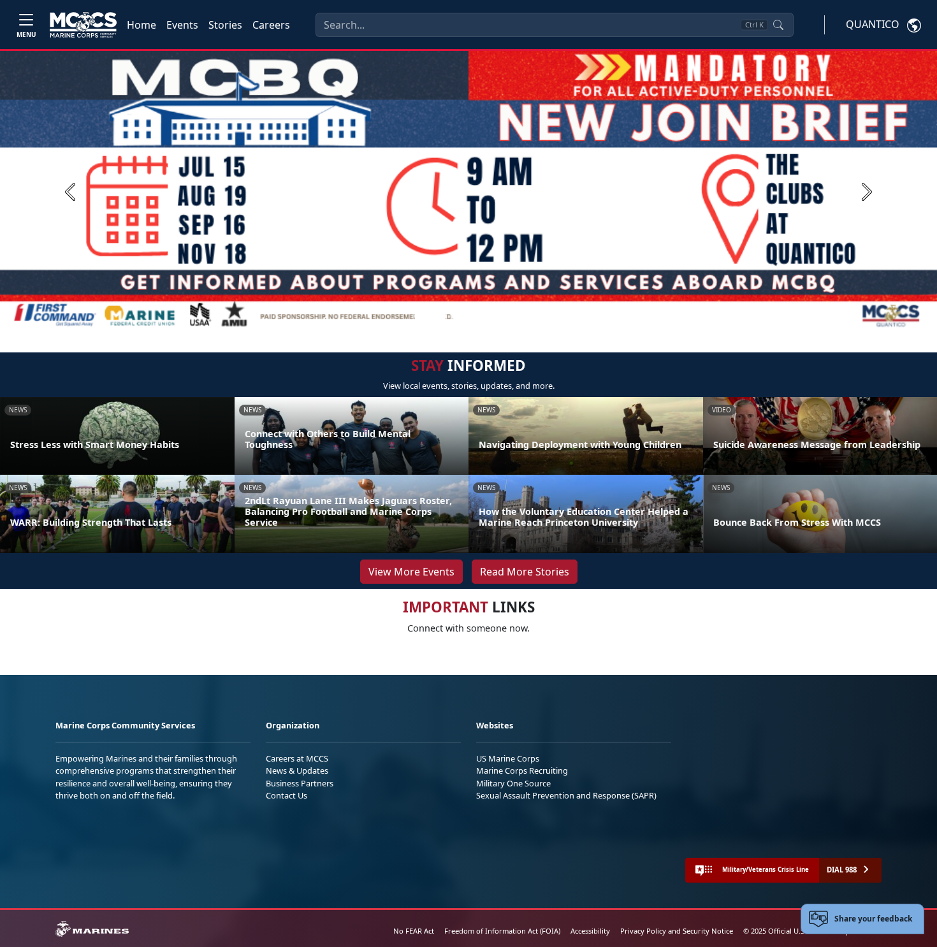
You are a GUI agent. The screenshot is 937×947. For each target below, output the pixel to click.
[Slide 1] (430, 316)
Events (182, 25)
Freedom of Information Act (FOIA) (502, 931)
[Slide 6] (517, 316)
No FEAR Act (413, 931)
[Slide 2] (455, 316)
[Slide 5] (501, 316)
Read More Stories (524, 572)
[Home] (83, 25)
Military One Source (513, 783)
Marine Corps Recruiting (522, 770)
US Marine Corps (507, 758)
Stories (225, 25)
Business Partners (299, 783)
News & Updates (297, 770)
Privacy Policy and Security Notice (676, 931)
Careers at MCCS (297, 758)
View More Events (411, 572)
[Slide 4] (486, 316)
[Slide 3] (471, 316)
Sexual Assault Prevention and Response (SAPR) (566, 795)
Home (141, 25)
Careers (271, 25)
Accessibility (590, 931)
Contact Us (286, 795)
